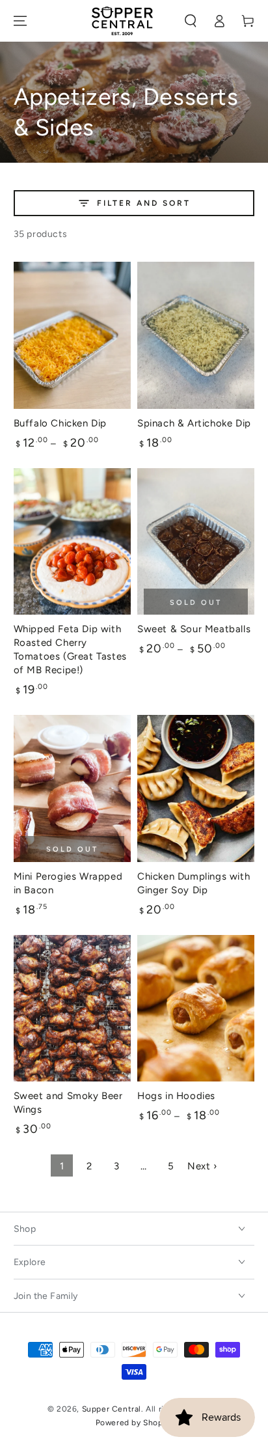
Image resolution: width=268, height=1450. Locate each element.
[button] (190, 21)
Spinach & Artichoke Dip (194, 423)
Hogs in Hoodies (176, 1096)
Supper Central (111, 1409)
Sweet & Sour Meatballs (193, 629)
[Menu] (20, 21)
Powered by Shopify (134, 1422)
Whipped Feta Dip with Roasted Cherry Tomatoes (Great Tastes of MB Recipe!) (70, 649)
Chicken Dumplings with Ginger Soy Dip (193, 883)
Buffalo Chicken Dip (60, 423)
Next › (202, 1166)
